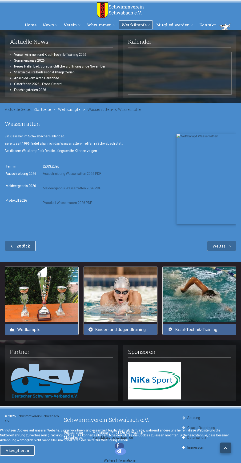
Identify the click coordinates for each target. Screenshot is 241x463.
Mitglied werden (173, 25)
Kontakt (207, 25)
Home (30, 25)
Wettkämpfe (134, 25)
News (48, 25)
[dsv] (48, 380)
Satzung (193, 418)
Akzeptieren (17, 450)
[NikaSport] (154, 380)
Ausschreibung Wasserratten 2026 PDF (72, 174)
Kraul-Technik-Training (196, 329)
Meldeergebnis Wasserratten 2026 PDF (72, 188)
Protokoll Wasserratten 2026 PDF (67, 203)
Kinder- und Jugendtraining (120, 329)
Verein (70, 25)
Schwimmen (99, 25)
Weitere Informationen (120, 460)
